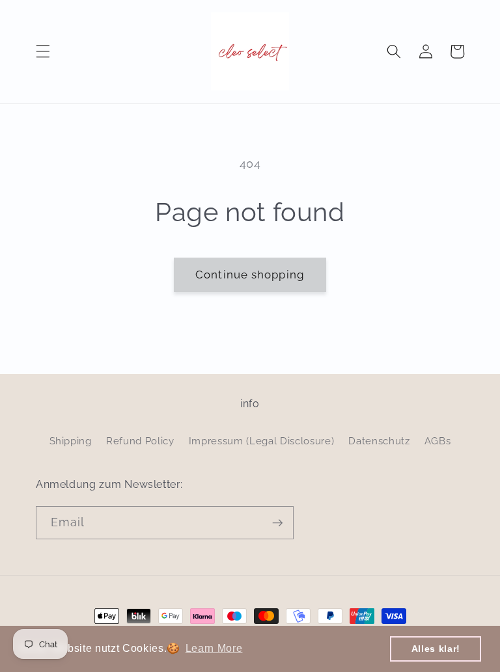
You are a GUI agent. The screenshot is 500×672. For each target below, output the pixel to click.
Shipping (70, 441)
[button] (43, 51)
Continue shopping (250, 274)
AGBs (437, 441)
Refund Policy (140, 441)
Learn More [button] (214, 648)
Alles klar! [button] (435, 648)
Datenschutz (379, 441)
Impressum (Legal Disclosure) (261, 441)
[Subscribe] (277, 523)
